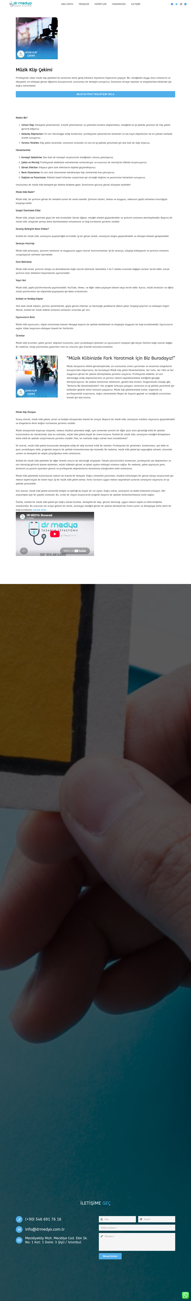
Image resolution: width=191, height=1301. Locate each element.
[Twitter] (176, 4)
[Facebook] (172, 4)
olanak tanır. (40, 510)
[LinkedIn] (185, 4)
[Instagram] (181, 4)
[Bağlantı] (20, 4)
